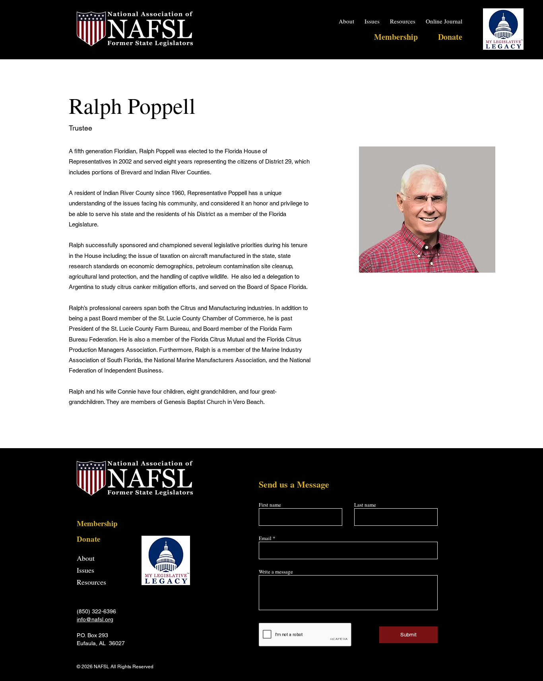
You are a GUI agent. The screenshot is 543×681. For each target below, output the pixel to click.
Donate (88, 538)
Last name (365, 504)
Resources (91, 582)
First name (270, 504)
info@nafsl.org (95, 619)
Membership (97, 523)
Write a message (276, 571)
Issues (85, 570)
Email (265, 538)
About (86, 558)
